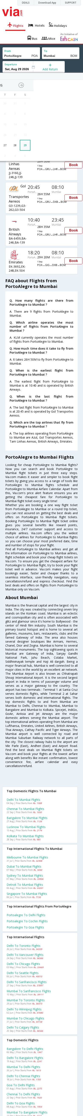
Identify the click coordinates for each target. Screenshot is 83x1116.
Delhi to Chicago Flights (23, 964)
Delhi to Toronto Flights (23, 946)
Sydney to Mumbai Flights (25, 875)
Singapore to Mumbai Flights (27, 894)
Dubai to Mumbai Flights (24, 866)
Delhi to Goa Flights (21, 1103)
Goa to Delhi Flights (21, 1085)
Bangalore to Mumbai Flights (27, 818)
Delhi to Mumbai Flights (23, 800)
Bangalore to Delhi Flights (25, 1049)
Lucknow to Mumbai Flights (26, 827)
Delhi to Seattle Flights (23, 973)
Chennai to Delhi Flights (23, 1094)
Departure (11, 64)
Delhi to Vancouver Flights (25, 955)
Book (73, 165)
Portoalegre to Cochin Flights (27, 921)
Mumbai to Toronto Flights (26, 1000)
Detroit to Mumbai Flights (25, 885)
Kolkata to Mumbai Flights (25, 836)
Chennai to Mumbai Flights (25, 809)
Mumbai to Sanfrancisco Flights (29, 991)
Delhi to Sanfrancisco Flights (27, 982)
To (45, 51)
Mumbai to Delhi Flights (23, 1067)
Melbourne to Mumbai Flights (27, 857)
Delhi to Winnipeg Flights (24, 1009)
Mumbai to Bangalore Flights (27, 1112)
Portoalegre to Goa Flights (25, 927)
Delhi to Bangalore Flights (25, 1058)
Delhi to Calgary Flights (23, 1027)
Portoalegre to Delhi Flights (26, 915)
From (7, 51)
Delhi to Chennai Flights (23, 1076)
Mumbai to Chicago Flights (25, 1018)
